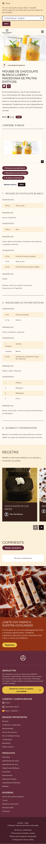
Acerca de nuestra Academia (13, 797)
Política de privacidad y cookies (23, 833)
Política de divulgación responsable (23, 836)
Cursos (4, 800)
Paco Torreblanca (16, 514)
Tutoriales (6, 811)
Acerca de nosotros (9, 732)
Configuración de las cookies (23, 840)
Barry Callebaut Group (11, 736)
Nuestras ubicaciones (10, 804)
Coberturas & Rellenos (10, 768)
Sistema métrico (10, 185)
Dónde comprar (8, 747)
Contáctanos (7, 739)
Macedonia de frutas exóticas (16, 173)
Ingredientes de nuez (10, 764)
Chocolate (6, 757)
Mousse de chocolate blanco (15, 168)
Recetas (5, 721)
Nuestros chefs (8, 808)
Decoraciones (7, 775)
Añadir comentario (13, 548)
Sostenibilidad (7, 729)
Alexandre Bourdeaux (16, 65)
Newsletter (6, 743)
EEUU (22, 185)
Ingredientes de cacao (10, 761)
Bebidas (5, 786)
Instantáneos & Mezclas (11, 783)
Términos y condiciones (23, 830)
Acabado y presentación (14, 178)
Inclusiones (6, 772)
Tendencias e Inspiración (11, 725)
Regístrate (9, 645)
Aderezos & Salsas (9, 779)
